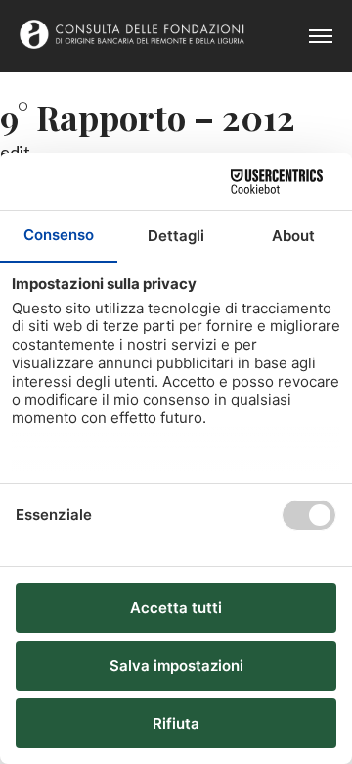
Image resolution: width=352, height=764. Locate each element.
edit (15, 152)
